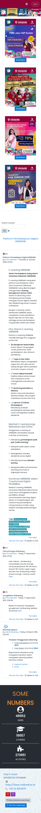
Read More (20, 60)
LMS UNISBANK (13, 524)
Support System (21, 664)
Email (16, 667)
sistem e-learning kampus (17, 529)
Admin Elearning (11, 632)
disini (11, 576)
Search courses (8, 223)
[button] (9, 231)
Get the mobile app (16, 805)
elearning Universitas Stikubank (19, 522)
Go (4, 231)
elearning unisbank (20, 519)
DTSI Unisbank (11, 260)
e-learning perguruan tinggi (18, 532)
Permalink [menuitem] (33, 537)
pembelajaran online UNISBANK (19, 527)
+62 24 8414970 (17, 788)
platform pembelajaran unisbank (19, 534)
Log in (35, 4)
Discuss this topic (16, 541)
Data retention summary (18, 800)
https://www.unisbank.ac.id (20, 784)
